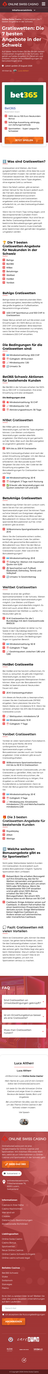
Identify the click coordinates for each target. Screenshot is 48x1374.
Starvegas (7, 1284)
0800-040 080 (17, 1164)
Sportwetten (8, 1246)
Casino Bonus (9, 1242)
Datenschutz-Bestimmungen (17, 1220)
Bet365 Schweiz (10, 1273)
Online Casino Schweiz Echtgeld (18, 1254)
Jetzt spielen (24, 140)
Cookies (6, 1216)
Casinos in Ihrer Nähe (13, 1205)
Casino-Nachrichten (12, 1209)
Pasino (5, 1288)
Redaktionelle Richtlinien (15, 1224)
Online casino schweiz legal (16, 1258)
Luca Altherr (23, 71)
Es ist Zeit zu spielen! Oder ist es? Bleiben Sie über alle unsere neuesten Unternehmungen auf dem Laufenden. (23, 1299)
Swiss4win (7, 1280)
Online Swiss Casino (12, 19)
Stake (5, 1276)
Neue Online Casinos (12, 1250)
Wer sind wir (8, 1212)
